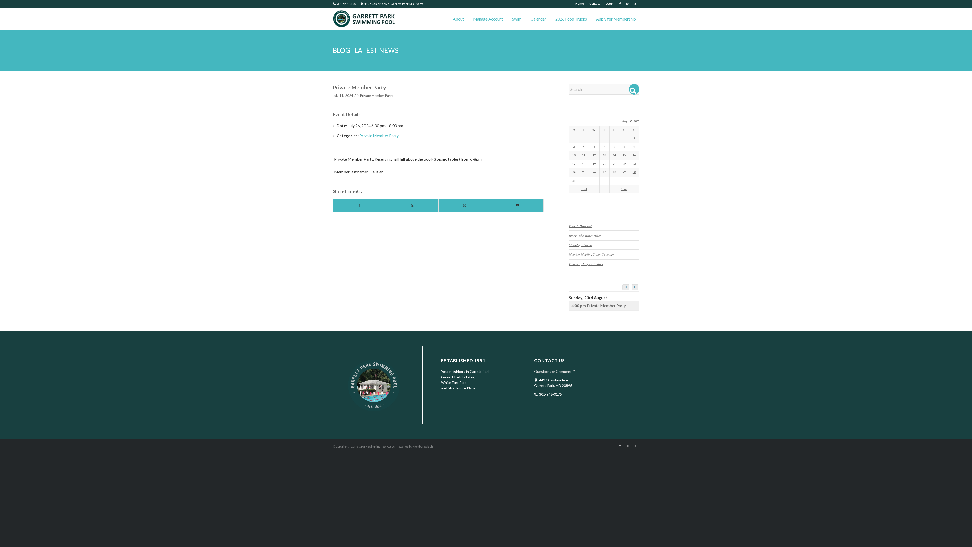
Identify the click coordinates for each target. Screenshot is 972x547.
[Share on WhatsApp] (465, 205)
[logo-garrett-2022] (364, 19)
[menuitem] (580, 3)
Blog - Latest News (365, 50)
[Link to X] (635, 4)
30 (634, 172)
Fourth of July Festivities (586, 263)
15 (624, 155)
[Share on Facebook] (359, 205)
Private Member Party (376, 96)
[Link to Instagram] (627, 4)
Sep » (624, 189)
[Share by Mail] (517, 205)
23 (634, 163)
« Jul (584, 189)
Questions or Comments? (554, 371)
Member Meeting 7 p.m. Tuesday (591, 254)
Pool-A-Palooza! (580, 225)
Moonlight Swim (580, 244)
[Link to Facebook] (620, 4)
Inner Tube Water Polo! (585, 235)
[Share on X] (412, 205)
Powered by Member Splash (415, 446)
